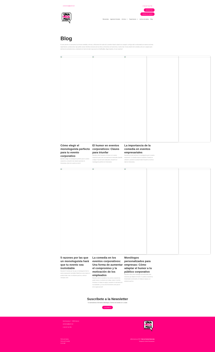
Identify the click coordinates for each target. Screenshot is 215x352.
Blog (151, 19)
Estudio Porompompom (150, 341)
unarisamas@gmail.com (69, 6)
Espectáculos (132, 19)
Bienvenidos (106, 19)
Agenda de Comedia (115, 19)
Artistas (124, 19)
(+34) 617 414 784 (147, 6)
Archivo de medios (144, 19)
